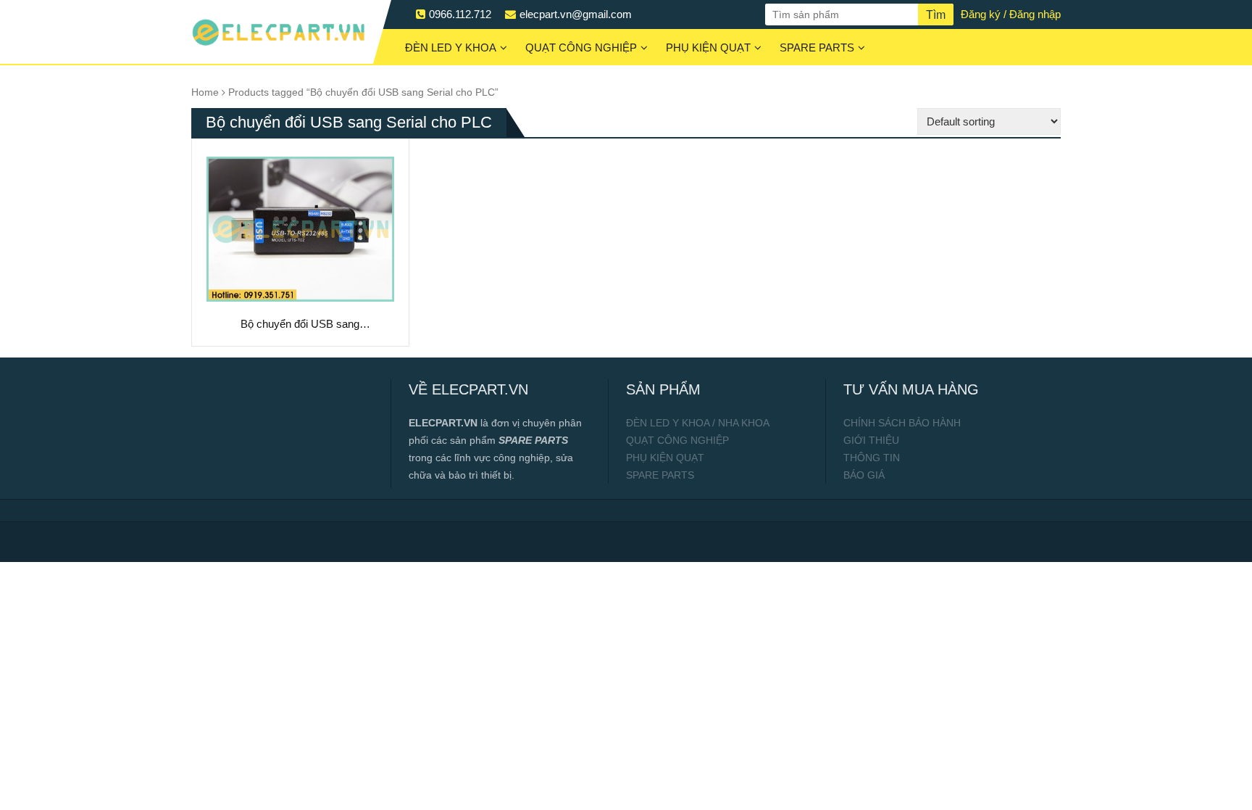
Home (205, 92)
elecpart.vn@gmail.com (575, 14)
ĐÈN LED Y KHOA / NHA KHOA (697, 423)
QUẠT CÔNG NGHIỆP (581, 47)
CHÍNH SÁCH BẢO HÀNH (902, 423)
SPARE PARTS (817, 47)
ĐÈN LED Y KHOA (450, 47)
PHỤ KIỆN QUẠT (708, 47)
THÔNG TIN (871, 457)
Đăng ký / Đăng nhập (1011, 14)
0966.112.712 (460, 14)
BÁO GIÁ (864, 475)
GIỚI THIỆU (871, 440)
